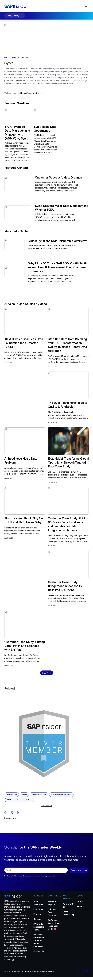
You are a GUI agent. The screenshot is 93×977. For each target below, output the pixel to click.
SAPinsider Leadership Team (38, 927)
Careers (37, 919)
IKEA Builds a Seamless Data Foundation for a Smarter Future (23, 343)
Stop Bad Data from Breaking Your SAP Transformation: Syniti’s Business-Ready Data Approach (67, 345)
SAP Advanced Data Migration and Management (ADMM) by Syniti (17, 132)
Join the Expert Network (52, 912)
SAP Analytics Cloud (39, 794)
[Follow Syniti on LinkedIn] (18, 812)
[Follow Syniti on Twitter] (12, 812)
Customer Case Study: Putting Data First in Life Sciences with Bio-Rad (24, 645)
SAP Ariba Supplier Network (61, 794)
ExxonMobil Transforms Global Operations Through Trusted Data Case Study (68, 462)
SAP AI (24, 794)
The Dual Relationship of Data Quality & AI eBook (67, 404)
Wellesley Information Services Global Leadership (38, 940)
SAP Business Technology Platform (19, 800)
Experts (37, 914)
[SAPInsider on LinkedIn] (83, 971)
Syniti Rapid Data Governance (45, 128)
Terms (80, 901)
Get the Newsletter (79, 870)
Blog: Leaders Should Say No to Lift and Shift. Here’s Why (23, 520)
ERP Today (38, 909)
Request (10, 818)
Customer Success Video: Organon (58, 177)
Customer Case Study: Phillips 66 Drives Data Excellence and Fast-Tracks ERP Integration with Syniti (68, 524)
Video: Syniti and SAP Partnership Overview (57, 241)
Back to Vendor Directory (17, 57)
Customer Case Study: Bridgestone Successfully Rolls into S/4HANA (65, 586)
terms (41, 876)
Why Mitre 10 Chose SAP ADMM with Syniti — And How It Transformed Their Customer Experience (57, 267)
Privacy (80, 906)
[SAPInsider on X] (79, 971)
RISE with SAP (12, 794)
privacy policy (51, 876)
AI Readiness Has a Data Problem (20, 460)
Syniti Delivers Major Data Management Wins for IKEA (61, 207)
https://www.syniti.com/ (31, 93)
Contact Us (38, 951)
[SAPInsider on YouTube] (87, 971)
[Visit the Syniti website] (5, 812)
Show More (46, 673)
